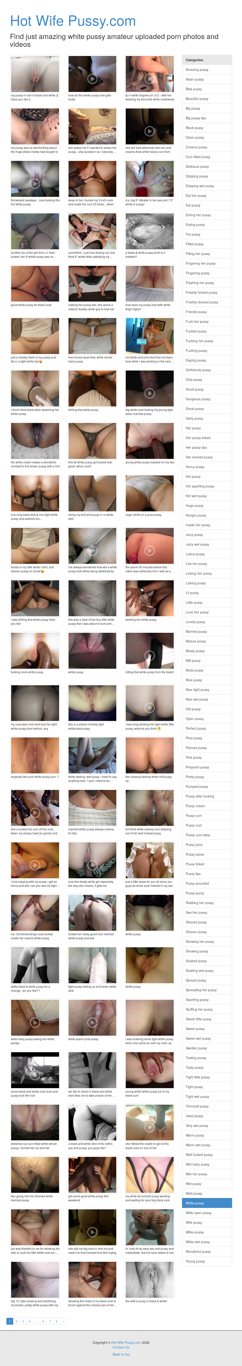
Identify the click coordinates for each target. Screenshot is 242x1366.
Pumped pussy (197, 786)
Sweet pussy (195, 1028)
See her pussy (196, 912)
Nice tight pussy (197, 689)
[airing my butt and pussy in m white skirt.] (92, 493)
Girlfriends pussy (198, 369)
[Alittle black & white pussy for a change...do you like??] (35, 965)
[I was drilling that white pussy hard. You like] (35, 598)
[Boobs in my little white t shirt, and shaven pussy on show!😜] (35, 546)
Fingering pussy (198, 273)
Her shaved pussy (199, 457)
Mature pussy (196, 641)
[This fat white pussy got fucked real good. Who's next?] (92, 441)
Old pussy (193, 709)
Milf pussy (193, 660)
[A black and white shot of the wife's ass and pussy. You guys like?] (92, 1122)
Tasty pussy (194, 1067)
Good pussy (195, 389)
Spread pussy (196, 980)
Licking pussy (196, 583)
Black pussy (194, 127)
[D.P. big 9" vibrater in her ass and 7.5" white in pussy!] (150, 179)
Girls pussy (194, 379)
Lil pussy (192, 592)
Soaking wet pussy (200, 970)
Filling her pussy (198, 253)
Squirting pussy (197, 999)
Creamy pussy (196, 147)
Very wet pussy (197, 1125)
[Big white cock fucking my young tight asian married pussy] (150, 388)
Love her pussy (197, 612)
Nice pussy (194, 679)
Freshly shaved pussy (202, 302)
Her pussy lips (196, 447)
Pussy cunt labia (198, 834)
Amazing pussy (197, 69)
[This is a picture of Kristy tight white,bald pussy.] (92, 703)
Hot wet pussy (196, 495)
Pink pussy (194, 757)
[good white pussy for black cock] (35, 284)
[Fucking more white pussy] (35, 651)
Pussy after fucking (200, 796)
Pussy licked (195, 864)
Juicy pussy (194, 534)
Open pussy (195, 718)
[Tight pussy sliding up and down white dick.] (92, 965)
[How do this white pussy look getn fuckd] (92, 74)
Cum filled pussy (198, 156)
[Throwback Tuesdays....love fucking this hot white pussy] (35, 179)
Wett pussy (194, 1193)
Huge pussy (194, 505)
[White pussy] (92, 651)
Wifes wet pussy (198, 1241)
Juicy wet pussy (197, 544)
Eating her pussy (198, 214)
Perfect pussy (196, 728)
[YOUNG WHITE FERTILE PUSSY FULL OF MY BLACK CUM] (150, 1070)
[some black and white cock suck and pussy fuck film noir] (35, 1070)
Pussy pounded (197, 883)
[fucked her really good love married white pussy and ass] (92, 913)
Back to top (121, 1354)
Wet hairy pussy (198, 1164)
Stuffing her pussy (199, 1009)
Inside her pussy (198, 524)
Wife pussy (194, 1222)
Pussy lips (193, 873)
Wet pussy (193, 1183)
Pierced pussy (196, 747)
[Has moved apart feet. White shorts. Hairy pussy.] (92, 336)
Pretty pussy (195, 776)
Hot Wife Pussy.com (73, 19)
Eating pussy (195, 224)
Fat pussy (193, 234)
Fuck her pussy (197, 321)
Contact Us (121, 1347)
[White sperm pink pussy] (92, 1018)
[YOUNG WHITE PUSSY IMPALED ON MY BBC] (150, 441)
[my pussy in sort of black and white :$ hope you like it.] (35, 74)
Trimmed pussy (197, 1106)
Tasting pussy (196, 1057)
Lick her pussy (196, 563)
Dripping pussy (197, 176)
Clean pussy (195, 137)
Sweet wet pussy (198, 1038)
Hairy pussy (194, 418)
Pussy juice (194, 844)
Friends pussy (196, 311)
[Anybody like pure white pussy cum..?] (35, 755)
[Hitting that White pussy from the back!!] (150, 651)
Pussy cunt (194, 825)
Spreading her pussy (201, 989)
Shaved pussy (196, 922)
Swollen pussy (196, 1048)
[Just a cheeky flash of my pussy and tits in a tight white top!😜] (35, 336)
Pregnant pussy (197, 767)
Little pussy (194, 602)
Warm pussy (195, 1135)
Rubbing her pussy (200, 902)
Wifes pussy (195, 1232)
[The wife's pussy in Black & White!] (150, 1280)
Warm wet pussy (198, 1144)
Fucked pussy (196, 331)
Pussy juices (195, 854)
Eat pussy (193, 205)
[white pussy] (150, 965)
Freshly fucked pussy (201, 292)
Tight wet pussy (197, 1096)
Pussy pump (195, 893)
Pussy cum (194, 815)
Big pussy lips (196, 118)
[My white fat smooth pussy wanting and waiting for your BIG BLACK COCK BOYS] (150, 1175)
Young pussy (195, 1261)
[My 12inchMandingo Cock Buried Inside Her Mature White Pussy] (35, 913)
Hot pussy (193, 476)
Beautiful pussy (197, 98)
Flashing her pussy (200, 282)
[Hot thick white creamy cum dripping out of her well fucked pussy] (150, 808)
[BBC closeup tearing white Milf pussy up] (150, 755)
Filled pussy (194, 243)
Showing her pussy (200, 941)
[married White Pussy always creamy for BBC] (92, 808)
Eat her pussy (196, 195)
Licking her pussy (199, 573)
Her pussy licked (198, 437)
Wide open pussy (199, 1212)
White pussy (195, 1203)
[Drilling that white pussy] (92, 388)
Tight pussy (194, 1086)
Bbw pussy (194, 88)
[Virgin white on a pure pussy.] (150, 493)
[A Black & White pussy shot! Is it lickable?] (150, 231)
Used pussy (194, 1115)
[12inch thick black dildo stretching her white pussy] (35, 388)
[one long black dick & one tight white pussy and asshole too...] (35, 493)
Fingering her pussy (201, 263)
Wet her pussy (196, 1174)
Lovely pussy (195, 621)
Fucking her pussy (199, 340)
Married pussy (196, 631)
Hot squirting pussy (200, 486)
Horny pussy (195, 466)
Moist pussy (194, 670)
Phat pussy (194, 738)
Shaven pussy (196, 931)
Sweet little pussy (199, 1019)
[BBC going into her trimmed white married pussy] (35, 1175)
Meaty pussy (195, 650)
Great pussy (195, 408)
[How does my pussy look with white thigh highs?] (150, 284)
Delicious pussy (197, 166)
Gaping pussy (196, 360)
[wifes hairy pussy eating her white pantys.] (35, 1018)
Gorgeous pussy (198, 398)
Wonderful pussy (198, 1251)
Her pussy (193, 428)
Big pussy (193, 108)
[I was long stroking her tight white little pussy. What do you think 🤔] (150, 703)
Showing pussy (197, 951)
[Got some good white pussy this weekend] (92, 1175)
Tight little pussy (198, 1077)
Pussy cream (195, 805)
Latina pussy (195, 554)
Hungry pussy (196, 515)
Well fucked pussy (199, 1154)
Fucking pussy (196, 350)
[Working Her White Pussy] (150, 598)
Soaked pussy (196, 960)
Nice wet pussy (197, 699)
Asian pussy (195, 79)
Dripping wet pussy (200, 185)
